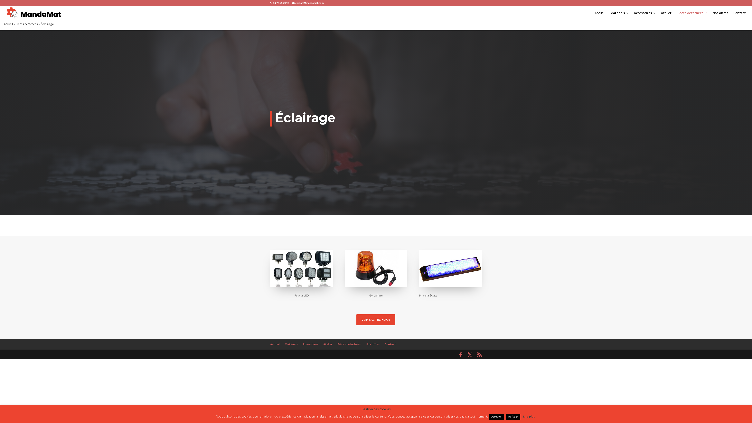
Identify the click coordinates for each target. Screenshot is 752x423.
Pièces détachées (690, 13)
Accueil (600, 13)
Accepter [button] (496, 416)
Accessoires (643, 13)
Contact (739, 13)
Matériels (617, 13)
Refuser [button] (513, 416)
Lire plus (529, 416)
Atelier (666, 13)
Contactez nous (376, 319)
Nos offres (720, 13)
